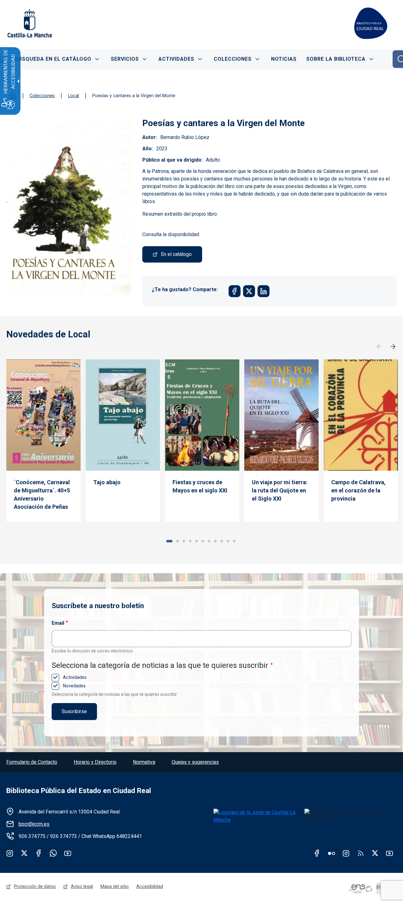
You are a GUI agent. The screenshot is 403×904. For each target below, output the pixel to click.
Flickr (331, 853)
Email (58, 623)
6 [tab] (203, 541)
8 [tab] (215, 541)
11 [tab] (234, 541)
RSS (360, 853)
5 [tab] (196, 541)
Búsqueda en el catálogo (53, 59)
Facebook (38, 853)
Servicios (125, 59)
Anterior (379, 347)
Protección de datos (35, 886)
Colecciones (233, 59)
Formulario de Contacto (31, 762)
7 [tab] (209, 541)
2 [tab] (177, 541)
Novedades (74, 685)
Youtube (67, 853)
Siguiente (393, 347)
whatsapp (53, 853)
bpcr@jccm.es (34, 824)
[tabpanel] (43, 440)
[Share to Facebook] (235, 291)
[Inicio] (371, 23)
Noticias (284, 59)
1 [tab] (169, 541)
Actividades (176, 59)
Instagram (10, 853)
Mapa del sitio (114, 886)
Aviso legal (82, 886)
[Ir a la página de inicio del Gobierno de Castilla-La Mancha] (29, 23)
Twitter (24, 853)
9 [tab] (221, 541)
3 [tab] (184, 541)
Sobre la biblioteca (336, 59)
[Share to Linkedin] (264, 291)
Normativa (144, 762)
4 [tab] (190, 541)
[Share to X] (249, 291)
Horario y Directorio (95, 762)
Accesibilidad (149, 886)
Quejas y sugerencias (195, 762)
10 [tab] (228, 541)
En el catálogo (176, 254)
